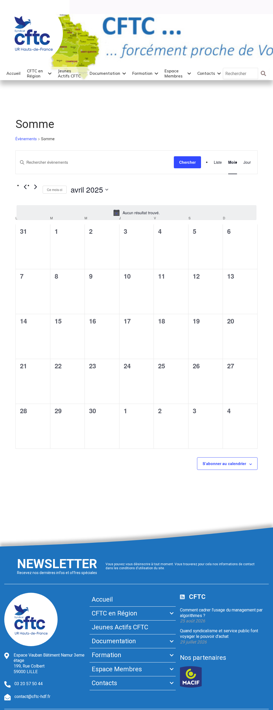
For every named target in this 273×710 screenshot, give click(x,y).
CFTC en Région (35, 73)
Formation (142, 73)
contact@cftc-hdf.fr (32, 696)
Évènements (26, 139)
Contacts (206, 73)
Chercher (187, 162)
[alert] (136, 212)
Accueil (13, 73)
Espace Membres (173, 73)
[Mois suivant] (35, 187)
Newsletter (57, 563)
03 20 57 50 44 (28, 683)
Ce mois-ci (54, 189)
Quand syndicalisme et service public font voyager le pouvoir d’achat (219, 633)
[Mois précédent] (25, 187)
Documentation (105, 73)
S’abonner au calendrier (224, 463)
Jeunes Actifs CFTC (69, 73)
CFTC (197, 596)
